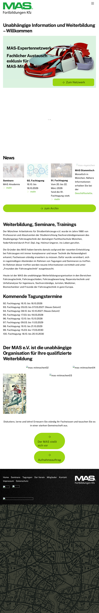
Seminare (15, 477)
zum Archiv (51, 208)
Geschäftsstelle (83, 193)
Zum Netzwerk (75, 82)
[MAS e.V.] (18, 13)
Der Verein (39, 477)
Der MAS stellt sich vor (47, 443)
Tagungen (27, 477)
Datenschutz (22, 481)
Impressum (8, 481)
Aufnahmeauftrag (49, 459)
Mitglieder (52, 477)
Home (6, 477)
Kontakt (63, 477)
